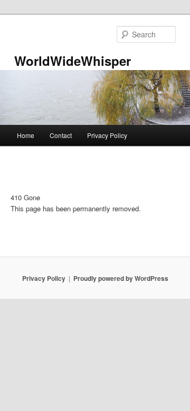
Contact (61, 135)
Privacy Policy (107, 135)
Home (25, 135)
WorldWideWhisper (72, 61)
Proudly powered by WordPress (120, 278)
